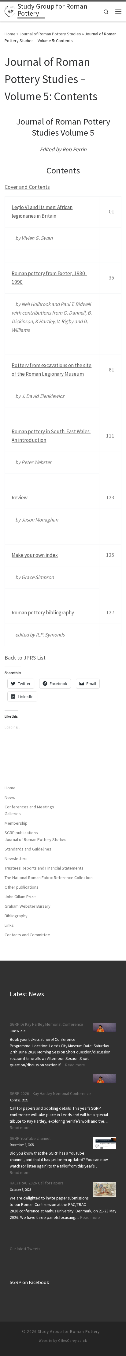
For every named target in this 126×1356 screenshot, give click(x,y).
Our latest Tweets (25, 1248)
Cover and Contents (27, 186)
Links (9, 925)
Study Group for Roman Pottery (69, 1331)
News (10, 797)
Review (20, 497)
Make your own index (35, 555)
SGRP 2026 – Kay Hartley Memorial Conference (50, 1093)
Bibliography (16, 915)
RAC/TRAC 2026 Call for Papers (36, 1183)
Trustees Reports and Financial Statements (44, 868)
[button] (104, 1027)
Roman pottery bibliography (43, 612)
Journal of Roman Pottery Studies (50, 34)
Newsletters (16, 858)
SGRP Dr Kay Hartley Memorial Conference (46, 1024)
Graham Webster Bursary (27, 906)
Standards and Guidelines (28, 849)
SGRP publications (21, 832)
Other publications (22, 887)
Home (10, 34)
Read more (75, 1065)
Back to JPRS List (25, 657)
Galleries (13, 813)
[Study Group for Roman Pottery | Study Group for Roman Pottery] (10, 10)
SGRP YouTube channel (30, 1138)
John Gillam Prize (20, 896)
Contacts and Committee (27, 935)
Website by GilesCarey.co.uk (63, 1340)
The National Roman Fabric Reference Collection (49, 877)
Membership (16, 823)
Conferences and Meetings (29, 807)
